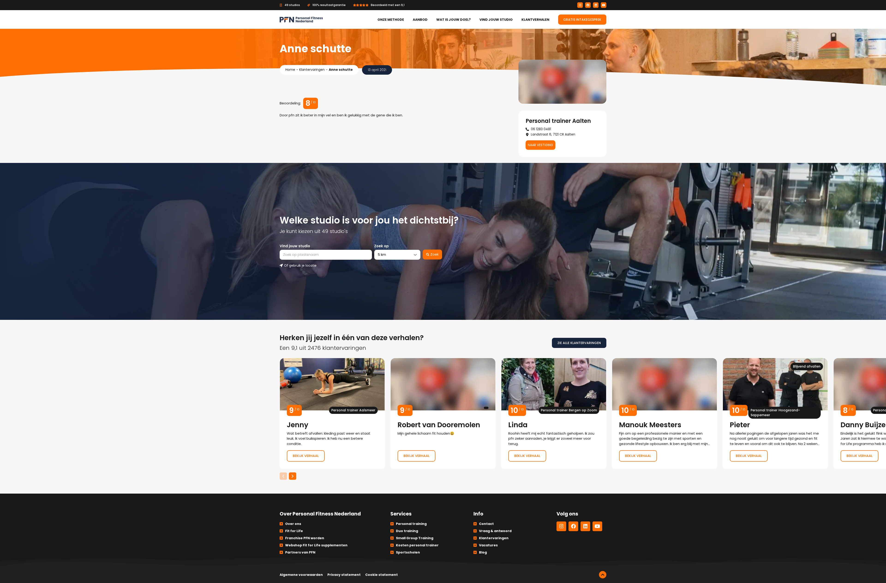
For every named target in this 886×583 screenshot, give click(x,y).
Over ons (293, 523)
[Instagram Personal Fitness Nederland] (580, 5)
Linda (553, 413)
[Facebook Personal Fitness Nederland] (588, 5)
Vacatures (488, 545)
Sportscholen (408, 552)
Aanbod (420, 19)
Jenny (332, 413)
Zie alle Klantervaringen (579, 343)
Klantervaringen (312, 69)
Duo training (407, 531)
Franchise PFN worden (304, 538)
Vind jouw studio (496, 19)
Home (290, 69)
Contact (486, 523)
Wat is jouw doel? (453, 19)
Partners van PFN (300, 552)
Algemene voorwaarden (301, 574)
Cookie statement (381, 574)
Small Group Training (414, 538)
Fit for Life (294, 531)
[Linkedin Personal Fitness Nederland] (596, 5)
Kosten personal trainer (417, 545)
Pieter (775, 413)
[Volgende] (292, 476)
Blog (483, 552)
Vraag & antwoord (495, 531)
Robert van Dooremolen (443, 413)
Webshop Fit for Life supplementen (316, 545)
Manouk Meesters (664, 413)
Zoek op (381, 246)
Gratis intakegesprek (582, 19)
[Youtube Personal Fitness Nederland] (603, 5)
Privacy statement (344, 574)
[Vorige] (283, 476)
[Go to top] (602, 574)
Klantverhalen (535, 19)
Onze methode (390, 19)
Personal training (411, 523)
